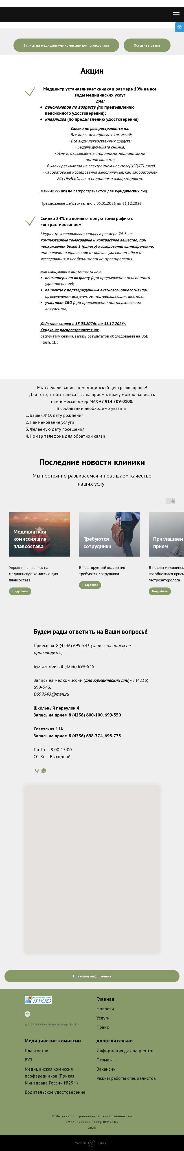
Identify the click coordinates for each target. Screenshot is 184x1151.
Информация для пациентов (125, 1051)
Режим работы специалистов (126, 1078)
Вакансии (106, 1069)
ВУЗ (28, 1060)
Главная (105, 999)
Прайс (102, 1027)
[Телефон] (36, 770)
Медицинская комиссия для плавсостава (29, 539)
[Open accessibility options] (179, 27)
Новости (105, 1009)
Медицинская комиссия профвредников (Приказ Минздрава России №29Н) (51, 1076)
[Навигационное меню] (176, 14)
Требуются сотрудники (97, 542)
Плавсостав (36, 1051)
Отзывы (104, 1060)
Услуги (103, 1018)
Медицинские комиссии (53, 1040)
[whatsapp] (43, 770)
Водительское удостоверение (55, 1092)
